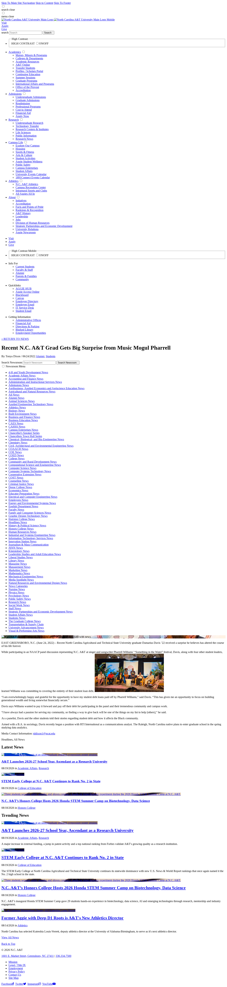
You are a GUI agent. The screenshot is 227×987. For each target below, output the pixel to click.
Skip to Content (44, 2)
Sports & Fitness (25, 151)
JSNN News (16, 547)
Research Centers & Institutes (32, 129)
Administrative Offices (28, 320)
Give (4, 29)
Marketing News (18, 570)
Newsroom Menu (15, 366)
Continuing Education (28, 74)
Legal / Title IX (17, 965)
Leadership (22, 216)
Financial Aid (23, 112)
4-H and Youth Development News (28, 372)
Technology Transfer (27, 126)
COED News (16, 455)
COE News (15, 452)
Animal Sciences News (22, 401)
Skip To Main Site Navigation (18, 2)
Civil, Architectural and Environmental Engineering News (41, 445)
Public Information (26, 135)
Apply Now (22, 116)
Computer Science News (22, 468)
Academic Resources (27, 61)
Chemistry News (18, 442)
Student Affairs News (21, 614)
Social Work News (19, 605)
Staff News (15, 608)
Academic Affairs (27, 768)
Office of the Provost (27, 87)
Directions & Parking (27, 326)
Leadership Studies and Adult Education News (35, 554)
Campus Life (16, 142)
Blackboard (22, 294)
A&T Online (23, 64)
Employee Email (25, 304)
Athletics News (17, 407)
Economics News (18, 490)
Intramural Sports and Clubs (31, 190)
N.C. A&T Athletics (27, 184)
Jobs (18, 219)
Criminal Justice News (21, 484)
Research (14, 119)
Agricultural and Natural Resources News (32, 391)
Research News (24, 138)
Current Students (25, 266)
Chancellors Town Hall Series (25, 436)
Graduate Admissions (28, 100)
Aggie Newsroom (26, 232)
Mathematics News (19, 573)
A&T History (23, 213)
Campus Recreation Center (31, 187)
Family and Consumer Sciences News (30, 512)
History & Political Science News (27, 525)
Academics (15, 52)
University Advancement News (26, 627)
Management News (19, 566)
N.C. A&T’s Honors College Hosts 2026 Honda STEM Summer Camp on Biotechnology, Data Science (75, 801)
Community (22, 279)
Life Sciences (23, 132)
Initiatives (21, 200)
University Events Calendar (31, 174)
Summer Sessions (25, 77)
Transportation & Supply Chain (26, 624)
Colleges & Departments (29, 58)
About (12, 197)
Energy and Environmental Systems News (32, 503)
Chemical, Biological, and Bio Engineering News (36, 439)
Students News (17, 617)
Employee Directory (27, 301)
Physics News (16, 592)
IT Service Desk (25, 307)
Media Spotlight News (21, 579)
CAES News (16, 423)
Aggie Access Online (27, 291)
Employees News (18, 499)
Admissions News (19, 385)
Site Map (14, 977)
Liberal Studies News (21, 557)
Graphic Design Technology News (28, 515)
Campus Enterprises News (23, 429)
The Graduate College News (25, 621)
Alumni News (16, 397)
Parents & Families (26, 276)
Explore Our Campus (28, 145)
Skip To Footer (62, 2)
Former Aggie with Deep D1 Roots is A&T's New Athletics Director (62, 918)
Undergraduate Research (29, 122)
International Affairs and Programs (35, 83)
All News (14, 394)
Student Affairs (24, 171)
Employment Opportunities (31, 332)
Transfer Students (25, 67)
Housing (20, 148)
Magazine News (18, 563)
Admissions (15, 93)
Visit (4, 22)
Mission (13, 961)
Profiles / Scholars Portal (29, 71)
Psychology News (19, 595)
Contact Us (15, 974)
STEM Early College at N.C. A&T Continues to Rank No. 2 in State (50, 781)
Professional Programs (28, 106)
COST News (16, 477)
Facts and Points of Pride (29, 206)
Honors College (26, 807)
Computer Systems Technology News (30, 471)
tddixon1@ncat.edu (44, 733)
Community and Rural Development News (33, 461)
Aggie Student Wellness (29, 161)
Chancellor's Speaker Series (24, 432)
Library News (16, 560)
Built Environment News (23, 413)
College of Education (29, 788)
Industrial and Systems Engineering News (32, 535)
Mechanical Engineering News (26, 576)
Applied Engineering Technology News (31, 404)
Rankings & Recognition (29, 210)
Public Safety (23, 164)
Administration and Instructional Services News (35, 381)
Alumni (20, 272)
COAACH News (18, 448)
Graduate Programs (26, 80)
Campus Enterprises (27, 167)
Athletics (13, 181)
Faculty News (16, 509)
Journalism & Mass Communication (29, 544)
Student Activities (25, 158)
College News (16, 458)
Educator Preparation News (24, 493)
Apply (5, 25)
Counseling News (19, 480)
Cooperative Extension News (25, 474)
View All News (10, 937)
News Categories (18, 586)
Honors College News (21, 528)
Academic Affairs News (22, 375)
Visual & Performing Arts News (26, 630)
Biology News (17, 410)
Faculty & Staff (24, 269)
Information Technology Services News (31, 538)
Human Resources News (22, 531)
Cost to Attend (24, 109)
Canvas (20, 298)
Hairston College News (22, 519)
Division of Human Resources (32, 222)
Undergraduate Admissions (31, 97)
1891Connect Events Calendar (33, 177)
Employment (16, 968)
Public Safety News (20, 598)
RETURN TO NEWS (15, 338)
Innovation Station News (22, 541)
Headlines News (18, 522)
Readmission (23, 103)
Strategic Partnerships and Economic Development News (41, 611)
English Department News (23, 506)
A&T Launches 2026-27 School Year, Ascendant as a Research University (54, 761)
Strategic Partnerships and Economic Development (44, 226)
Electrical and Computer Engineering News (33, 496)
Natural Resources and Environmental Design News (38, 582)
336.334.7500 (63, 955)
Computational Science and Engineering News (35, 464)
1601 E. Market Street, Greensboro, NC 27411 (27, 955)
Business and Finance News (24, 417)
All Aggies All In (25, 193)
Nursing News (17, 589)
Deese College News (20, 487)
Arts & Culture (24, 155)
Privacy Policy (17, 971)
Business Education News (23, 420)
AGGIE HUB (24, 288)
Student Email (23, 310)
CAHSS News (17, 426)
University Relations (27, 229)
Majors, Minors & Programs (31, 55)
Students (50, 356)
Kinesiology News (19, 551)
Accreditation (23, 90)
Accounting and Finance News (26, 378)
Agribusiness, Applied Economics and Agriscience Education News (46, 388)
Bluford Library (24, 329)
